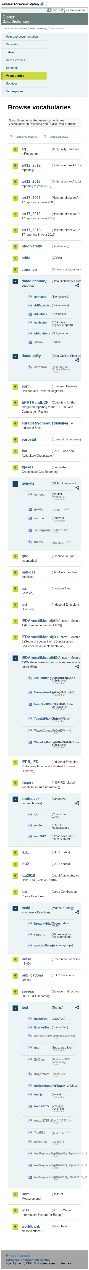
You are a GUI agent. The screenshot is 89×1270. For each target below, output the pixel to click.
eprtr (26, 386)
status (38, 342)
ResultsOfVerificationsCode (42, 704)
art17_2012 (31, 214)
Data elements (15, 60)
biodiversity (32, 246)
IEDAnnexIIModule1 (36, 621)
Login (54, 10)
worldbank (31, 1226)
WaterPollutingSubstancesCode (42, 742)
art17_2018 (31, 230)
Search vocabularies (26, 137)
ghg (25, 556)
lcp (24, 892)
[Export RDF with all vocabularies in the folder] (77, 286)
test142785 (41, 1106)
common (29, 269)
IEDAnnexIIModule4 (36, 658)
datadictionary (34, 281)
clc (36, 814)
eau (36, 1047)
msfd (26, 908)
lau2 (25, 864)
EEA (24, 4)
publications (32, 975)
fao (24, 451)
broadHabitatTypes (42, 923)
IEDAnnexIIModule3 (36, 637)
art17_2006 (31, 198)
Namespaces (14, 91)
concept (39, 494)
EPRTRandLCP (35, 402)
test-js (38, 1094)
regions (39, 934)
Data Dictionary (38, 28)
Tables (10, 52)
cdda (26, 258)
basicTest (40, 1019)
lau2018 (28, 875)
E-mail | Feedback (18, 1255)
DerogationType (42, 692)
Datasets (12, 44)
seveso (28, 991)
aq (24, 149)
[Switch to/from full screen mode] (62, 10)
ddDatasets (42, 305)
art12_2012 (31, 165)
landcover (30, 799)
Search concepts (58, 137)
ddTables (40, 314)
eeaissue (40, 322)
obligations (42, 333)
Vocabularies (15, 75)
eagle (38, 825)
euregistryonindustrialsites (36, 423)
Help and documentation (22, 36)
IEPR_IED (30, 762)
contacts (40, 296)
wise (25, 1210)
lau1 (25, 852)
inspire (28, 782)
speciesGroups (42, 945)
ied (24, 605)
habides (29, 572)
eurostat (29, 439)
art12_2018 (31, 181)
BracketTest (42, 1027)
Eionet (23, 28)
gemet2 (28, 483)
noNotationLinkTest (42, 1085)
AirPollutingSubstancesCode (42, 678)
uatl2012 (40, 836)
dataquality (31, 356)
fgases (27, 467)
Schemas (12, 67)
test (25, 1008)
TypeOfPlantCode (42, 718)
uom (25, 1194)
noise (26, 959)
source (39, 518)
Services (12, 83)
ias (24, 588)
